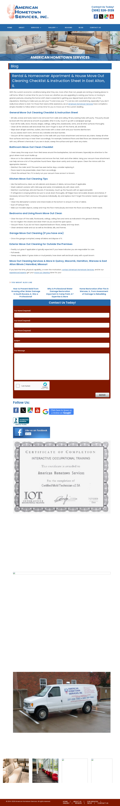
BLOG (90, 803)
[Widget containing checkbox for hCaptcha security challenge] (32, 385)
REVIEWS (78, 803)
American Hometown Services (80, 104)
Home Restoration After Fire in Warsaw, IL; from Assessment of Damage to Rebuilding (94, 291)
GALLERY (66, 803)
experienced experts (17, 272)
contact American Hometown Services (78, 269)
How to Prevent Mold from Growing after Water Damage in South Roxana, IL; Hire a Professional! (25, 292)
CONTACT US (103, 803)
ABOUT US (77, 801)
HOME (65, 801)
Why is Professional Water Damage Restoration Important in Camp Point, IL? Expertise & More (59, 292)
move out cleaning (42, 272)
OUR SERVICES (92, 801)
